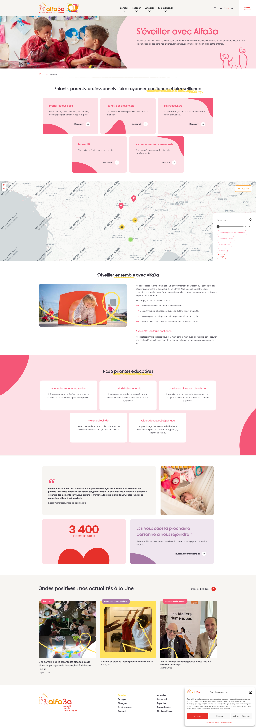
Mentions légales (226, 722)
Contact (122, 711)
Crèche (222, 251)
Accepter (198, 716)
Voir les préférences (241, 716)
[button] (250, 692)
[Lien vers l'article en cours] (67, 629)
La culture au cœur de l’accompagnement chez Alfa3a (126, 661)
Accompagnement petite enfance (232, 233)
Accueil (45, 74)
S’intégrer (122, 703)
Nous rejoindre (164, 707)
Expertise (161, 703)
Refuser (219, 716)
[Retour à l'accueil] (58, 702)
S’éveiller (122, 695)
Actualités (161, 695)
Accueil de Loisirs (226, 239)
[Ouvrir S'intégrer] (149, 11)
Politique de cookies (212, 722)
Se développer (125, 707)
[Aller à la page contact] (216, 8)
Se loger (122, 699)
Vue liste (245, 188)
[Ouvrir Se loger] (136, 11)
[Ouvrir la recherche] (233, 8)
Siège (221, 257)
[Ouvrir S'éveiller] (124, 11)
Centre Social (224, 245)
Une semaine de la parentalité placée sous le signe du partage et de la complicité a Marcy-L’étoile (65, 665)
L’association (163, 699)
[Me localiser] (250, 220)
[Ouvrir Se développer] (166, 11)
